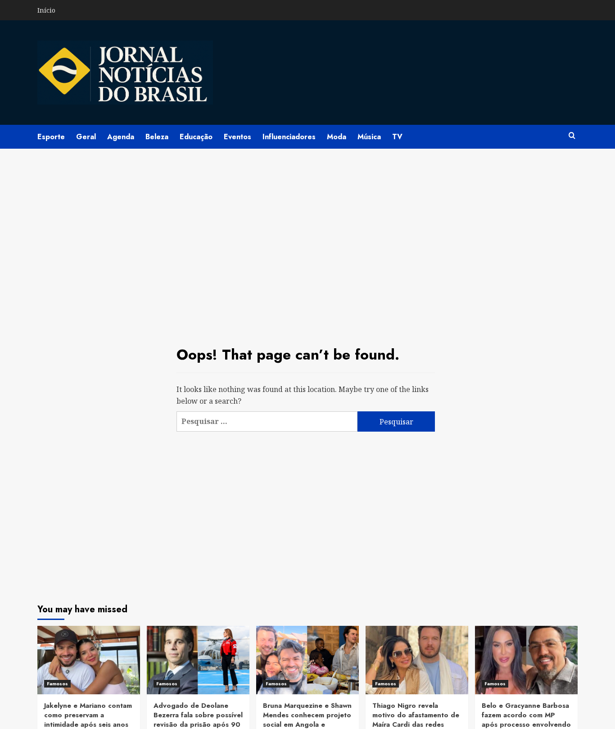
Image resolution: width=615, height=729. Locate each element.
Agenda (120, 137)
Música (369, 137)
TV (397, 137)
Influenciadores (289, 137)
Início (46, 10)
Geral (86, 137)
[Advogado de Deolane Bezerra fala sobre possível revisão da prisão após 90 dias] (198, 660)
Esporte (51, 137)
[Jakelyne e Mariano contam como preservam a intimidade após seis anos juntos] (88, 660)
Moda (336, 137)
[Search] (572, 136)
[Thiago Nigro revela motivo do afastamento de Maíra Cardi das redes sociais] (417, 660)
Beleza (156, 137)
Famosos (57, 683)
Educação (196, 137)
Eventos (237, 137)
